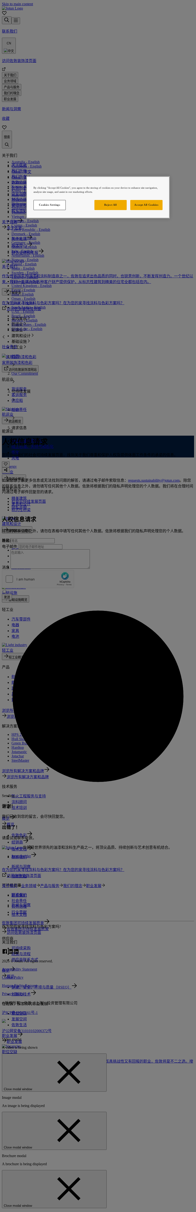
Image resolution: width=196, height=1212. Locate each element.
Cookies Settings (49, 204)
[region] (98, 197)
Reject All (110, 204)
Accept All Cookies (146, 204)
